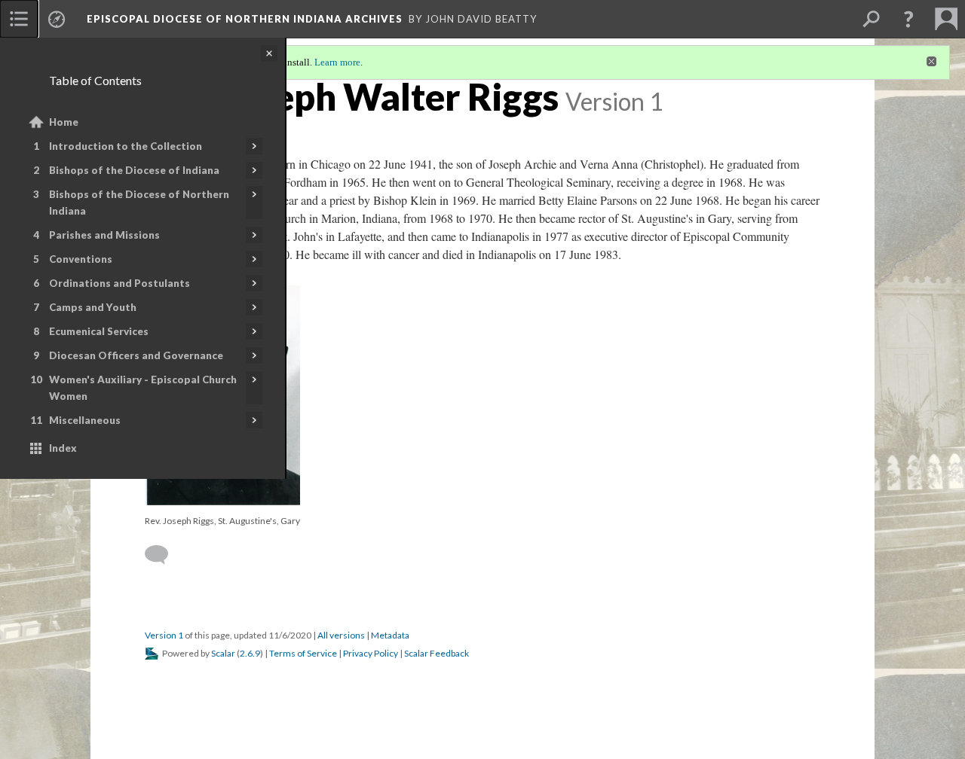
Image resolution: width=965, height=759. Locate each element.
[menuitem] (19, 19)
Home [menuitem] (63, 122)
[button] (908, 19)
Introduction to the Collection (125, 146)
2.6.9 (250, 653)
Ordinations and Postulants (119, 283)
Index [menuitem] (63, 448)
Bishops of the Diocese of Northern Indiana (139, 202)
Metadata (390, 635)
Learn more (337, 62)
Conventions (80, 259)
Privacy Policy (370, 653)
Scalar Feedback (436, 653)
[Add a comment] (163, 555)
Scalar (223, 653)
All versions (341, 635)
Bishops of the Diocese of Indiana (134, 170)
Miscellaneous (85, 420)
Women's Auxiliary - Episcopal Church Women (143, 387)
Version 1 (164, 635)
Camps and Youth (92, 307)
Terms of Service (303, 653)
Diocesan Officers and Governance (136, 355)
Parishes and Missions (104, 235)
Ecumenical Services (99, 331)
